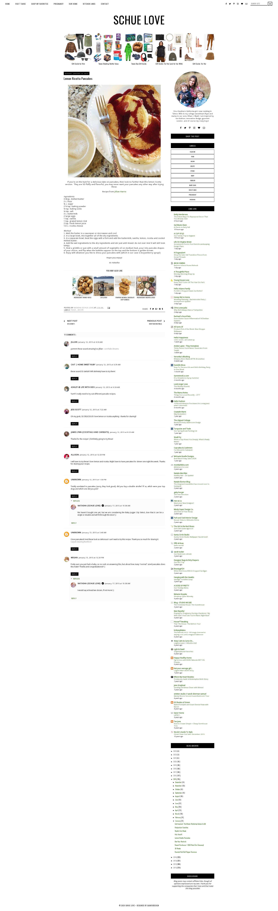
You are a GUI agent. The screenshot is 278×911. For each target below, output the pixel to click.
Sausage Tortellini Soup (183, 579)
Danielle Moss (179, 365)
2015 (175, 779)
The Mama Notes (181, 392)
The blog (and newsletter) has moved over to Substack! (191, 485)
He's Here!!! (178, 834)
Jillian (74, 342)
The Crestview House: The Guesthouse (189, 605)
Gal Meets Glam (180, 225)
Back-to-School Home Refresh (186, 265)
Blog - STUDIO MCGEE (183, 602)
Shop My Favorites (39, 4)
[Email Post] (108, 308)
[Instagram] (194, 128)
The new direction (181, 494)
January (178, 821)
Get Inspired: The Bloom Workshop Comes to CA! (190, 824)
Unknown (76, 479)
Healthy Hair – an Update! (184, 475)
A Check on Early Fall (182, 227)
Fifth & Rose (179, 543)
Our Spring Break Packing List (185, 431)
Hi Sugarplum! (179, 252)
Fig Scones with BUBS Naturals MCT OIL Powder (189, 661)
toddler (192, 180)
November (178, 786)
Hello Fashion (179, 401)
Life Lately (103, 297)
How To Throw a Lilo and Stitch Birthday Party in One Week (192, 368)
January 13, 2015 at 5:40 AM (94, 532)
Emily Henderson (181, 214)
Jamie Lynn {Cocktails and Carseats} (90, 432)
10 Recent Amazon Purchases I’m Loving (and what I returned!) (191, 404)
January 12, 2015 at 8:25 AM (122, 432)
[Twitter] (185, 128)
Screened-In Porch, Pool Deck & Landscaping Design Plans (192, 245)
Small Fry (177, 437)
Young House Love (181, 280)
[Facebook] (180, 128)
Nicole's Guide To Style (183, 732)
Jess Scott (76, 409)
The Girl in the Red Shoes (184, 526)
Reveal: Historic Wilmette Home (186, 520)
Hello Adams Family (182, 288)
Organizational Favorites (183, 651)
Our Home (73, 4)
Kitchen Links (89, 4)
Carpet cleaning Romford (81, 542)
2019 (175, 765)
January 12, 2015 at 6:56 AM (108, 387)
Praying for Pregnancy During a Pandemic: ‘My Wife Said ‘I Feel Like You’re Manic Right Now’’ (192, 614)
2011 (175, 867)
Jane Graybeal (179, 685)
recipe (81, 310)
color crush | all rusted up (184, 340)
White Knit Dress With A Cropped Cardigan (190, 571)
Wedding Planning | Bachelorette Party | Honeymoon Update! (190, 300)
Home (7, 4)
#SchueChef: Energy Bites (82, 297)
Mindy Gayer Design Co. (183, 509)
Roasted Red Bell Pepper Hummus (186, 852)
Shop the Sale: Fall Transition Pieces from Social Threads (190, 256)
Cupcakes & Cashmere (183, 448)
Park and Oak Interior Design (185, 518)
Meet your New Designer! (184, 503)
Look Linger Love (181, 384)
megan (74, 557)
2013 (175, 861)
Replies (76, 501)
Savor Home (179, 713)
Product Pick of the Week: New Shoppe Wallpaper (189, 330)
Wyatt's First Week (180, 831)
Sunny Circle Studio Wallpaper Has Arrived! (191, 537)
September (178, 793)
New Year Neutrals (180, 841)
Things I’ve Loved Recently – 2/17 (187, 395)
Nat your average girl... (183, 668)
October (177, 789)
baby (192, 176)
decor (193, 161)
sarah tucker (179, 552)
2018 (175, 769)
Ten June (177, 721)
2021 (175, 758)
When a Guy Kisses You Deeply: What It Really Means (192, 440)
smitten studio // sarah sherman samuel (190, 694)
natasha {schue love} (89, 505)
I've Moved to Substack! (183, 450)
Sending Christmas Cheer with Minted (188, 687)
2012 (175, 864)
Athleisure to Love (181, 467)
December (178, 782)
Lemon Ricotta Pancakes (182, 838)
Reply (74, 356)
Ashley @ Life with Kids (83, 387)
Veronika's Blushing (182, 356)
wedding (192, 199)
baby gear (192, 185)
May (176, 807)
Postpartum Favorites (181, 827)
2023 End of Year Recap (183, 511)
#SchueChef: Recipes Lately (146, 297)
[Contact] (204, 128)
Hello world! (179, 545)
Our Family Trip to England (184, 236)
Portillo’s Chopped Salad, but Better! (188, 291)
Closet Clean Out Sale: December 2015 (189, 734)
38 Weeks (178, 848)
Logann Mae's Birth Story (184, 670)
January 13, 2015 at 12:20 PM (91, 557)
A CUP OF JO (179, 233)
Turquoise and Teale (182, 428)
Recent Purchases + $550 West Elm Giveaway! (189, 845)
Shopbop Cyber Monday (183, 596)
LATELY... (177, 715)
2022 (175, 754)
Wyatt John (192, 190)
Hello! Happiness (181, 337)
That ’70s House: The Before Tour (187, 624)
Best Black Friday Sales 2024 (185, 458)
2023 (175, 751)
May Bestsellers (180, 414)
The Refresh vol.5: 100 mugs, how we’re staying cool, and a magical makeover (189, 633)
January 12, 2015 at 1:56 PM (94, 479)
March (177, 814)
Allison (75, 454)
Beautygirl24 (179, 568)
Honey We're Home (182, 297)
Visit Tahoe (20, 4)
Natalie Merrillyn (180, 473)
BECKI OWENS (179, 263)
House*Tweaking (181, 621)
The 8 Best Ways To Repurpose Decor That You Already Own (191, 218)
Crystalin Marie (180, 412)
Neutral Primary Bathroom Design (187, 422)
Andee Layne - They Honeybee (186, 346)
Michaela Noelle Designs (184, 456)
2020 (175, 761)
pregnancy (192, 195)
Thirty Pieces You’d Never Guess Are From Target (190, 349)
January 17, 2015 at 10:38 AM (117, 506)
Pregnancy (58, 4)
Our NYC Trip (179, 562)
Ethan (193, 171)
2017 (175, 772)
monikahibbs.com (181, 465)
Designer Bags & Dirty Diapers (186, 560)
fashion (192, 152)
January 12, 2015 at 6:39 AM (108, 365)
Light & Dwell (179, 649)
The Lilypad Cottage (182, 420)
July (176, 800)
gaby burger (179, 492)
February (178, 817)
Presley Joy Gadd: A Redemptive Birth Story (191, 679)
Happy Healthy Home (183, 658)
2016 (175, 775)
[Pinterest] (190, 128)
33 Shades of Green (182, 702)
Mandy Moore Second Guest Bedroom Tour (191, 696)
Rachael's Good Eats (182, 316)
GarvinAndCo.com (181, 375)
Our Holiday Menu (181, 588)
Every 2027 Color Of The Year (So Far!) (189, 282)
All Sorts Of (178, 327)
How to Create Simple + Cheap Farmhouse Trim (190, 725)
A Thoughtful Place (181, 271)
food (74, 310)
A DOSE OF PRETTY (181, 585)
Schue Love (139, 20)
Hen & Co (178, 501)
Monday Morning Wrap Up (184, 274)
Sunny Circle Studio (181, 534)
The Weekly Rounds (182, 386)
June (177, 803)
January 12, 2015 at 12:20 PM (92, 455)
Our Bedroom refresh (183, 554)
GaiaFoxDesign (153, 905)
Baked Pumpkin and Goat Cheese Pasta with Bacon (191, 705)
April (177, 810)
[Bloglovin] (199, 128)
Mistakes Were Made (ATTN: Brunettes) (189, 359)
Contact (105, 4)
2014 (175, 857)
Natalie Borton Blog (182, 482)
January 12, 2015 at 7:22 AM (94, 409)
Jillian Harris (120, 191)
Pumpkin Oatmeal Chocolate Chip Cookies (125, 298)
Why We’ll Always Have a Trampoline (188, 310)
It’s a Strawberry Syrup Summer (186, 378)
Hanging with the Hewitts (184, 577)
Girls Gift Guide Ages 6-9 (183, 528)
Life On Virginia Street (182, 242)
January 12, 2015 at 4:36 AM (90, 342)
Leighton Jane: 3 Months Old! (185, 643)
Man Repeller (179, 611)
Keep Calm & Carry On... (184, 641)
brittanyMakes (179, 630)
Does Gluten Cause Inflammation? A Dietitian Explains (191, 319)
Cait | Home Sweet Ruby (83, 364)
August (177, 796)
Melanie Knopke (180, 594)
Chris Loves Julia (180, 308)
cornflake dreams (111, 349)
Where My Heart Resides (184, 677)
